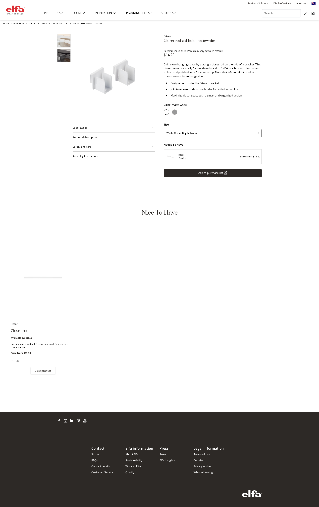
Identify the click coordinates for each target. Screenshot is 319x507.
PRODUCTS (19, 23)
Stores (95, 454)
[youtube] (85, 421)
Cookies (199, 460)
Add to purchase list (210, 173)
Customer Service (102, 472)
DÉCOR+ (33, 23)
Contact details (100, 466)
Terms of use (202, 454)
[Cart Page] (314, 13)
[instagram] (66, 421)
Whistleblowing (203, 472)
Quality (129, 472)
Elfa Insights (167, 460)
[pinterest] (79, 421)
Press (163, 454)
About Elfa (131, 454)
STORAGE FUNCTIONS (51, 23)
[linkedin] (72, 421)
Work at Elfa (133, 466)
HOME (6, 23)
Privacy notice (202, 466)
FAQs (94, 460)
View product (43, 371)
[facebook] (59, 421)
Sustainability (133, 460)
